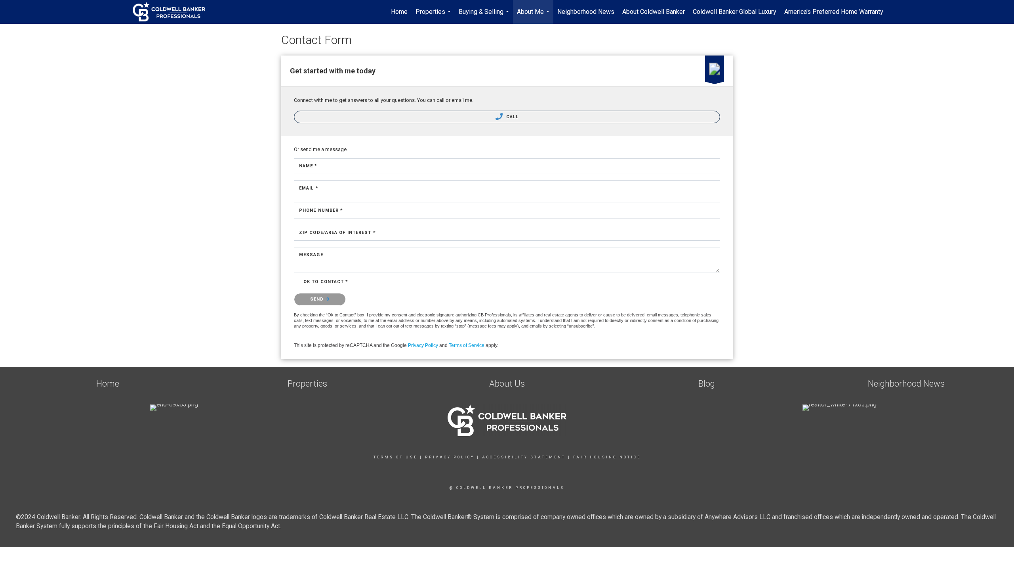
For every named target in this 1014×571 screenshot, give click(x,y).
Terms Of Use (395, 457)
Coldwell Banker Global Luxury (734, 11)
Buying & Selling (485, 16)
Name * (308, 166)
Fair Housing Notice (607, 457)
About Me (534, 16)
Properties (434, 16)
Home (399, 11)
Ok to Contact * (326, 281)
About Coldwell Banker (653, 11)
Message (311, 254)
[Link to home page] (173, 12)
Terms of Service (466, 345)
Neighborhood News (585, 11)
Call (512, 116)
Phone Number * (321, 210)
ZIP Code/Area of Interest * (337, 232)
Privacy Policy (423, 345)
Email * (308, 188)
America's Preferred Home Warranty (833, 11)
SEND (318, 299)
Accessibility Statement (524, 457)
